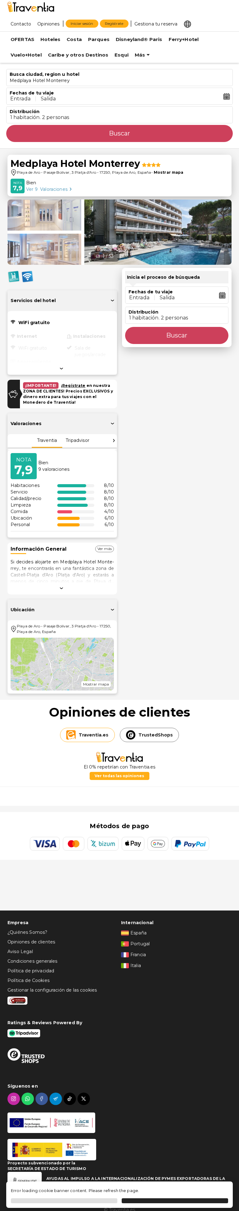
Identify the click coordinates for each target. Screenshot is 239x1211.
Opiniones (48, 24)
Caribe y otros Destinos (78, 55)
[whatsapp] (28, 1099)
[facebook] (42, 1099)
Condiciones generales (32, 961)
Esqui (122, 55)
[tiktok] (70, 1099)
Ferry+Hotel (184, 39)
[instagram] (14, 1099)
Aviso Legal (20, 951)
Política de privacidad (30, 971)
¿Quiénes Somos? (27, 932)
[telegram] (56, 1099)
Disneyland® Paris (139, 39)
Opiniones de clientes (31, 942)
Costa (74, 39)
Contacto (21, 24)
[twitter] (84, 1099)
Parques (99, 39)
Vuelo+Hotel (26, 55)
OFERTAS (22, 39)
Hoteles (50, 39)
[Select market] (187, 23)
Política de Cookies (28, 980)
